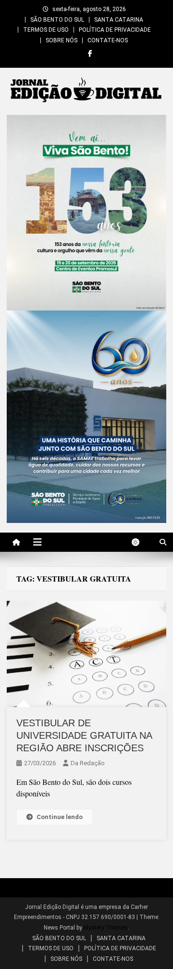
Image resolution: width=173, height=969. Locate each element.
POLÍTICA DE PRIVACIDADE (115, 29)
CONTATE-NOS (107, 40)
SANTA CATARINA (118, 19)
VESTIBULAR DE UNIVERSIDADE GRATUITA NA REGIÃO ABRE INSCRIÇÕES (84, 735)
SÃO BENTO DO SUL (57, 19)
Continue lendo (60, 816)
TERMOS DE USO (46, 29)
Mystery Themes (106, 927)
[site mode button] (140, 542)
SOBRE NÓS (61, 40)
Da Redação (88, 763)
